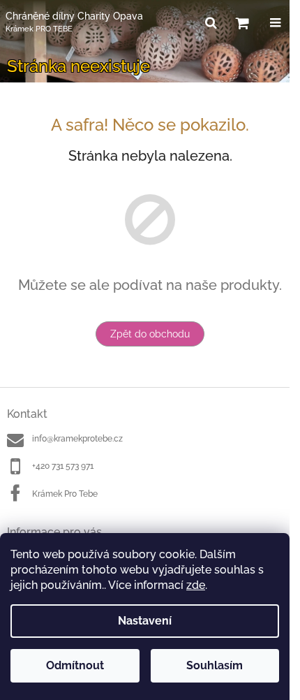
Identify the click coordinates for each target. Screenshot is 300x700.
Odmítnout (75, 665)
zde (195, 585)
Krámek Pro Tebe (65, 494)
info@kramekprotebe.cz (77, 439)
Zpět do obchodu (150, 334)
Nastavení (145, 620)
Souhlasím (214, 665)
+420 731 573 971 (62, 466)
